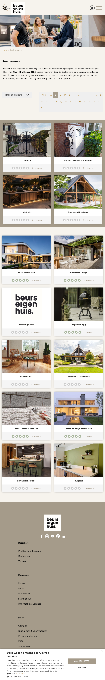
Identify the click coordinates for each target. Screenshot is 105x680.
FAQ (20, 641)
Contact (22, 625)
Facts (21, 588)
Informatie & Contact (29, 603)
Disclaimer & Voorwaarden (32, 630)
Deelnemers (24, 556)
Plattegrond (24, 593)
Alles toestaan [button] (82, 661)
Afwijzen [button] (82, 667)
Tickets (22, 561)
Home (4, 50)
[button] (36, 676)
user (92, 7)
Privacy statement (28, 636)
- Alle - (44, 94)
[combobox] (17, 95)
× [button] (102, 652)
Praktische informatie (30, 550)
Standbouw (24, 598)
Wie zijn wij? (24, 646)
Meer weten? (21, 674)
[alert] (52, 664)
